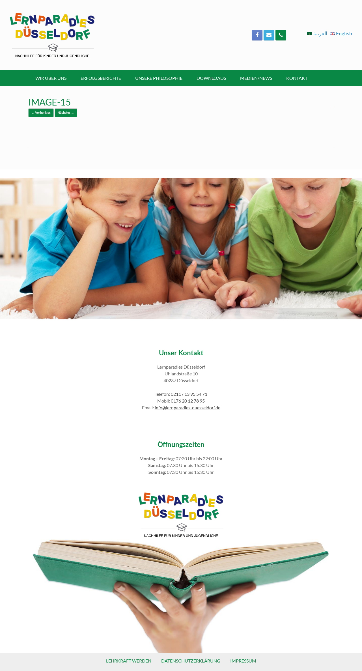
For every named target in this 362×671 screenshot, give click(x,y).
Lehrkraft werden (128, 660)
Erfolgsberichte (101, 78)
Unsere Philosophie (158, 78)
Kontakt (296, 78)
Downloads (211, 78)
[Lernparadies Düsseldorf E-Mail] (269, 35)
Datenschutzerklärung (190, 660)
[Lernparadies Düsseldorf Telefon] (280, 35)
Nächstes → (66, 112)
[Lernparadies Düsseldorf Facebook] (257, 35)
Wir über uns (50, 78)
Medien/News (256, 78)
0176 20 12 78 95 (188, 400)
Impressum (243, 660)
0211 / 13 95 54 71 (189, 394)
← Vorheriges (41, 112)
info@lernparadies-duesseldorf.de (187, 407)
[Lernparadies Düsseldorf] (52, 35)
